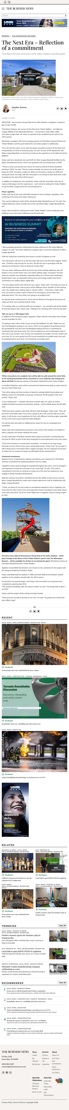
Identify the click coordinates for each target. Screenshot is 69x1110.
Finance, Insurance (33, 676)
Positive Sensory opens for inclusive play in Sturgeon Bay (21, 936)
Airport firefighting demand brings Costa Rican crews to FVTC (23, 777)
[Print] (61, 108)
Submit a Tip (45, 1059)
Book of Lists (37, 1092)
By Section (36, 1064)
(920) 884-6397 (8, 1064)
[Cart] (9, 2)
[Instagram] (10, 1072)
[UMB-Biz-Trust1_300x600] (15, 836)
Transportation (24, 1018)
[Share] (57, 108)
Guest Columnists (56, 1068)
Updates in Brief (53, 884)
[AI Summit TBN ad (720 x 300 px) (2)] (34, 243)
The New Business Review (35, 1086)
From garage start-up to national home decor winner (20, 670)
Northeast (5, 36)
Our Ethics (56, 1073)
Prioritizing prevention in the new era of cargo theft (25, 1031)
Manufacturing (36, 964)
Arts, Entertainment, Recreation (24, 36)
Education (17, 730)
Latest (34, 1055)
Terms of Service (19, 1102)
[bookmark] (65, 108)
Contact (45, 1055)
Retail (43, 622)
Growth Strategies (10, 964)
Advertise (45, 1064)
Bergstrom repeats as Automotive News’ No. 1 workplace (26, 1020)
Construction (18, 676)
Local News (7, 622)
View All (62, 925)
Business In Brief (9, 850)
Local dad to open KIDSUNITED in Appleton (51, 878)
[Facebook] (3, 1072)
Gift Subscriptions (49, 1094)
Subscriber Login (48, 1088)
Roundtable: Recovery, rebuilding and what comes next (21, 724)
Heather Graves (19, 107)
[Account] (5, 2)
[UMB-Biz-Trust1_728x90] (34, 23)
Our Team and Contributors (56, 1061)
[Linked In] (6, 1072)
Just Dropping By (43, 850)
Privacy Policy (7, 1102)
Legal (45, 676)
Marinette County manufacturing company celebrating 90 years (21, 968)
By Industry (35, 1059)
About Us (55, 1055)
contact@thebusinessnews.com (14, 1067)
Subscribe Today (47, 1082)
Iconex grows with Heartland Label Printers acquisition (26, 991)
